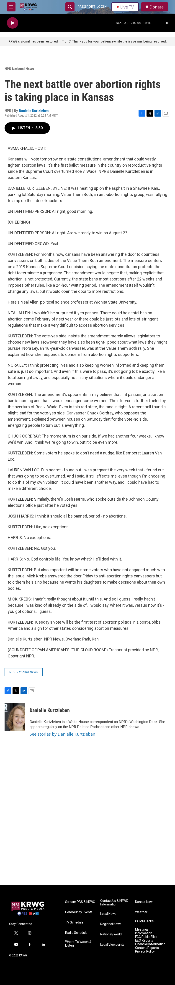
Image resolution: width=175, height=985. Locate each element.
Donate (156, 7)
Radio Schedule (76, 932)
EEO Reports (144, 940)
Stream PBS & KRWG (80, 902)
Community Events (79, 912)
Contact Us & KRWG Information (114, 902)
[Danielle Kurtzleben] (15, 717)
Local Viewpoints (112, 944)
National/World (111, 934)
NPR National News (19, 69)
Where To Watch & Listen (78, 943)
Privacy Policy (145, 951)
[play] (12, 23)
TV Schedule (74, 922)
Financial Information (150, 944)
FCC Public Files (146, 937)
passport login (92, 6)
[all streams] (168, 23)
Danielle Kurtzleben (34, 110)
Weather (141, 912)
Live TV (127, 7)
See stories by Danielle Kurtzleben (62, 734)
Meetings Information (143, 931)
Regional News (110, 924)
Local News (108, 914)
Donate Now (144, 902)
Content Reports (147, 948)
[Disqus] (87, 823)
